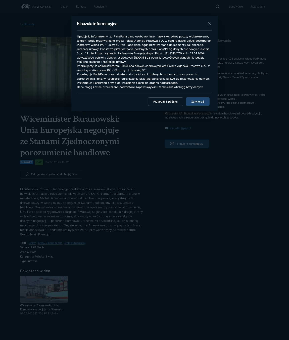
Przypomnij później (165, 101)
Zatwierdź (197, 101)
